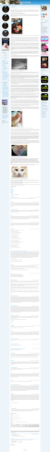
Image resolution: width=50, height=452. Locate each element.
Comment (12, 423)
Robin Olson (38, 408)
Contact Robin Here (4, 118)
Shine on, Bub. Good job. (44, 111)
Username (5, 53)
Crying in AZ (12, 393)
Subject (11, 421)
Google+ (26, 449)
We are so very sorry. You (14, 197)
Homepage (12, 419)
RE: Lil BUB (43, 106)
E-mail (11, 416)
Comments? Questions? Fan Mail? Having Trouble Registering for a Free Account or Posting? (5, 117)
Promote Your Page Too (43, 74)
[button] (12, 424)
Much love (12, 331)
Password (5, 55)
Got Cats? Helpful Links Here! (6, 68)
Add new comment (17, 194)
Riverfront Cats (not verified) (36, 380)
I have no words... (13, 353)
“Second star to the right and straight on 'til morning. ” (18, 348)
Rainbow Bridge (12, 190)
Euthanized (12, 192)
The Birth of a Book (4, 69)
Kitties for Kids (12, 193)
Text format (12, 434)
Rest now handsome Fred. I (14, 305)
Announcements (12, 187)
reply (11, 199)
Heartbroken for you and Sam (15, 315)
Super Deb (12, 189)
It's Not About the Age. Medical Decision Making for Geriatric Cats (6, 97)
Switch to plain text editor (13, 432)
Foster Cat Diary (4, 65)
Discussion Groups (4, 67)
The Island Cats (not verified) (36, 197)
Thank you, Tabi (13, 408)
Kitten (11, 188)
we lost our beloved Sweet (14, 338)
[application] (25, 428)
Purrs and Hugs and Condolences (15, 384)
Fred (11, 215)
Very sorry (12, 380)
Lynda (38, 209)
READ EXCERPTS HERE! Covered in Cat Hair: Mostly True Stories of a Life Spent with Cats (5, 63)
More (8, 80)
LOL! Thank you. (43, 114)
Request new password (5, 57)
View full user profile (43, 34)
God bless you (13, 325)
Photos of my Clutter (5, 66)
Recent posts (4, 70)
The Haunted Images (5, 83)
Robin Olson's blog (12, 194)
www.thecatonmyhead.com (36, 389)
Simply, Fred (12, 360)
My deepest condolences (14, 367)
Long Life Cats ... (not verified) (36, 367)
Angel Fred (12, 264)
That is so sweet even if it (44, 116)
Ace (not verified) (37, 325)
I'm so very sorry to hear (14, 209)
